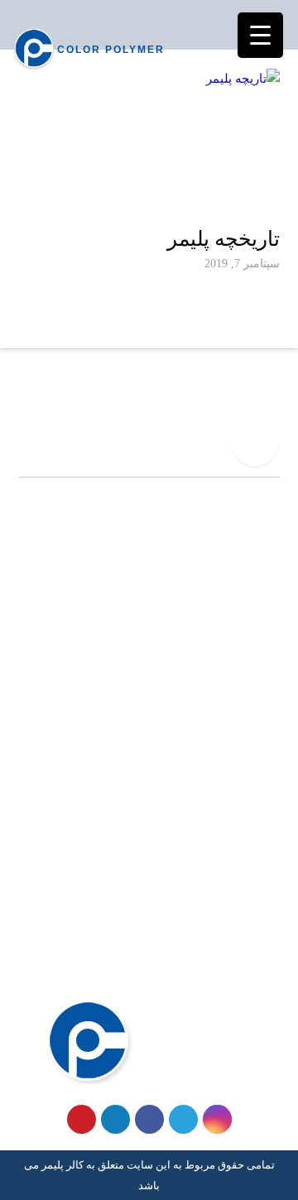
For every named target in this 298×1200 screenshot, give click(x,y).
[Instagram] (217, 1119)
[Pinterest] (81, 1119)
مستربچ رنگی (245, 765)
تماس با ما (252, 968)
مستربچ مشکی (241, 792)
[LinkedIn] (115, 1119)
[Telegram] (183, 1119)
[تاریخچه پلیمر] (149, 143)
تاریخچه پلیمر (223, 239)
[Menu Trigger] (260, 35)
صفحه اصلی (247, 888)
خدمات (261, 914)
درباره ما (257, 941)
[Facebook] (149, 1119)
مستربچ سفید (244, 739)
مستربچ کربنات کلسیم (222, 819)
